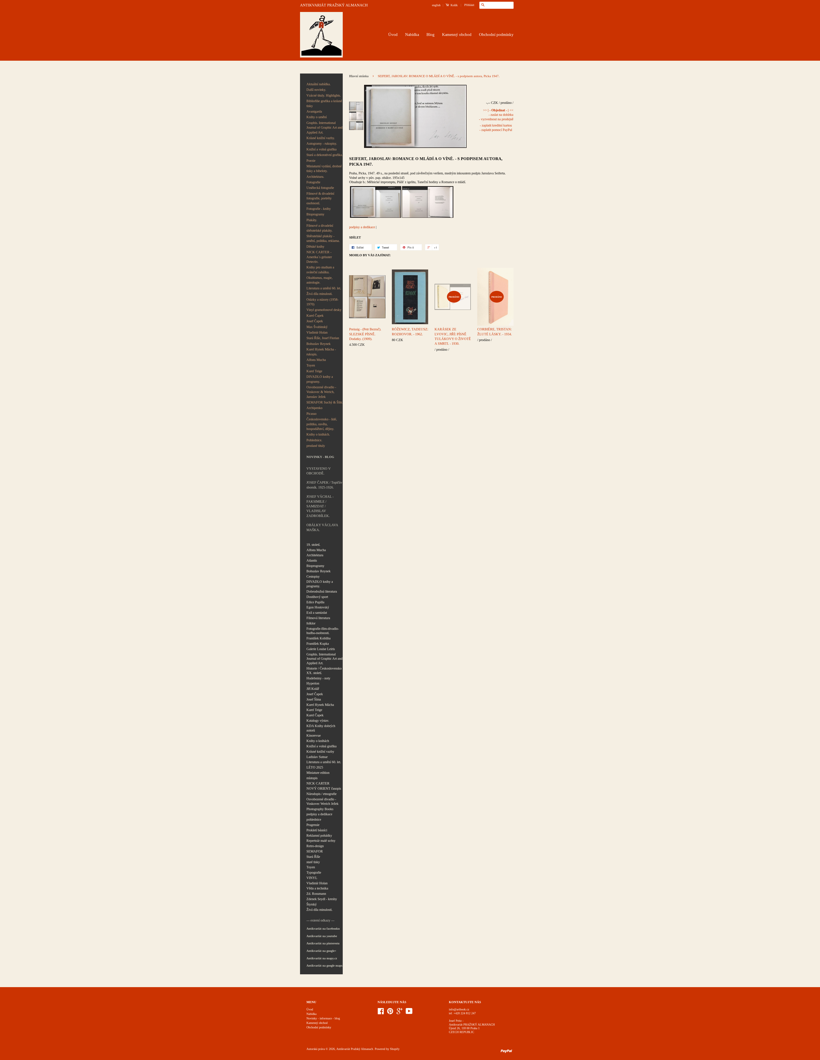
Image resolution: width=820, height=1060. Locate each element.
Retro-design (315, 846)
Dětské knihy (315, 246)
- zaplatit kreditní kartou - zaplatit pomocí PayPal (495, 128)
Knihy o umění (316, 117)
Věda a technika (317, 888)
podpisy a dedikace (319, 814)
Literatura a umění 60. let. (323, 288)
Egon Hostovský (317, 607)
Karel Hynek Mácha (320, 705)
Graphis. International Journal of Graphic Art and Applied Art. (324, 127)
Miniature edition (317, 772)
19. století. (313, 544)
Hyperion (312, 683)
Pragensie (312, 825)
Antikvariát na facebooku (323, 928)
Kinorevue (313, 735)
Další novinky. (316, 89)
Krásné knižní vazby (320, 751)
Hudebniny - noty (318, 678)
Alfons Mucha (316, 360)
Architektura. (315, 176)
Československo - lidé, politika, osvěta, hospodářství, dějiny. (321, 424)
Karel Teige (314, 371)
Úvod (393, 34)
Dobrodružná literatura (321, 591)
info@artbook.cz (459, 1009)
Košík (454, 5)
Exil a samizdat (316, 612)
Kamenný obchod (457, 34)
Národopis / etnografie (321, 794)
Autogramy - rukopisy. (321, 143)
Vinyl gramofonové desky (323, 310)
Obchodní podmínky (496, 34)
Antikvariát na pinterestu (323, 943)
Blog (430, 34)
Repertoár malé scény (320, 840)
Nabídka (412, 34)
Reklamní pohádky (319, 835)
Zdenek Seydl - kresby (321, 899)
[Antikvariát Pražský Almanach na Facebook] (381, 1012)
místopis (312, 778)
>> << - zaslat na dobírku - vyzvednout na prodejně (496, 114)
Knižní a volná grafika (321, 149)
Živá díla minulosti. (319, 294)
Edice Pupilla (315, 602)
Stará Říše (313, 856)
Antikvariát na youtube (321, 936)
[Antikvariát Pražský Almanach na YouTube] (409, 1012)
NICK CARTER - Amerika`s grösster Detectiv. (319, 257)
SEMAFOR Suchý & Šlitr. (324, 402)
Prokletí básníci (316, 830)
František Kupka (317, 643)
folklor (310, 623)
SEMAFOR (314, 851)
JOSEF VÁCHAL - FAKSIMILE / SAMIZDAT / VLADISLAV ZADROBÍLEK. (320, 506)
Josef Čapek (314, 321)
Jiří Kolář (312, 688)
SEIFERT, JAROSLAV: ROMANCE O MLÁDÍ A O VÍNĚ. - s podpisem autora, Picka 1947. (425, 161)
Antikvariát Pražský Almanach (354, 1049)
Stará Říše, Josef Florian (322, 338)
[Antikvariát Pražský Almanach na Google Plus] (399, 1012)
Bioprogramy (315, 214)
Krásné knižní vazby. (320, 138)
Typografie (313, 872)
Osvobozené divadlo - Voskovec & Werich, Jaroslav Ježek (321, 392)
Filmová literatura (318, 618)
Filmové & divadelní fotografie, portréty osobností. (320, 198)
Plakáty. (311, 220)
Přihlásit (469, 5)
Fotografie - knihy (318, 209)
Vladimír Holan (317, 332)
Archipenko (314, 408)
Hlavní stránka (359, 76)
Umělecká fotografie (320, 188)
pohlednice (313, 819)
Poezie (310, 160)
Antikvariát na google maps (324, 965)
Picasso (311, 413)
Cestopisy (313, 576)
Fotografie (313, 182)
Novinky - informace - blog (323, 1018)
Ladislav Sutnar (317, 757)
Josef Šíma (313, 699)
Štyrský (311, 904)
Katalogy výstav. (317, 720)
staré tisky (313, 862)
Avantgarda (314, 111)
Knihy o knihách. (318, 434)
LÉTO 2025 (314, 767)
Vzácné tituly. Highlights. (323, 95)
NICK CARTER (317, 783)
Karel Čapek (315, 315)
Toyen (310, 365)
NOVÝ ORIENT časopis (323, 788)
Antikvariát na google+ (321, 951)
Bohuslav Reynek (318, 344)
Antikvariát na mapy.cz (321, 958)
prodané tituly (315, 446)
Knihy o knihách (317, 741)
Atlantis (311, 560)
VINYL (311, 878)
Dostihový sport (317, 597)
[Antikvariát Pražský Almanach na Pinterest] (390, 1012)
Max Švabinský (317, 327)
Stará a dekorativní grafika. (324, 155)
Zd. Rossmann (316, 893)
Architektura (314, 555)
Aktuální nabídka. (318, 84)
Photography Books (319, 809)
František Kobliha (318, 638)
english (436, 5)
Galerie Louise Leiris (320, 649)
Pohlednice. (314, 440)
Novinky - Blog (320, 457)
